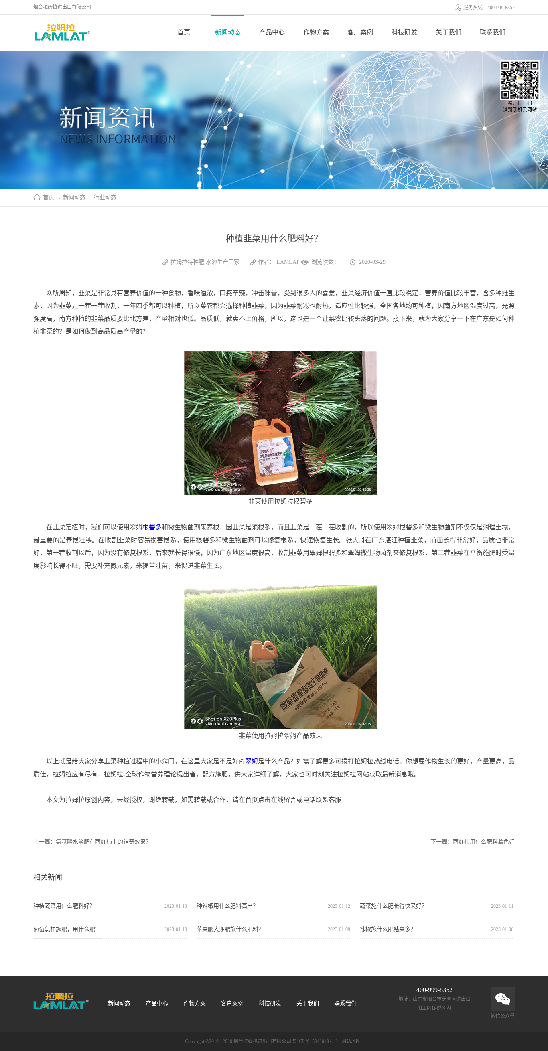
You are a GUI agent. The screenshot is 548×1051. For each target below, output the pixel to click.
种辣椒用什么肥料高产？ (227, 906)
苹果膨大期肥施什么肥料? (229, 929)
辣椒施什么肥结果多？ (388, 929)
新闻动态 (74, 197)
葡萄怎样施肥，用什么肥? (65, 929)
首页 (183, 32)
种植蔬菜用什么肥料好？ (64, 906)
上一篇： (92, 842)
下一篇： (472, 842)
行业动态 (105, 197)
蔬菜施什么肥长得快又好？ (393, 906)
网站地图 (350, 1041)
